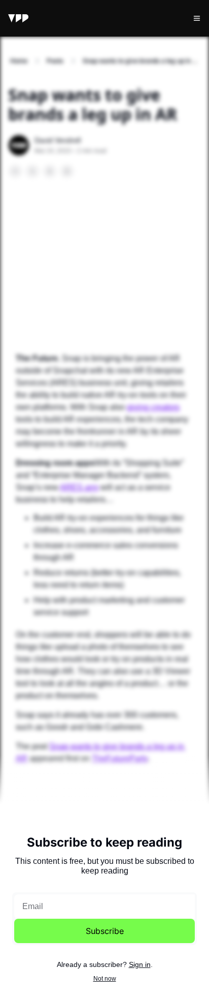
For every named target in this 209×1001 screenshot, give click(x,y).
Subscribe (105, 931)
